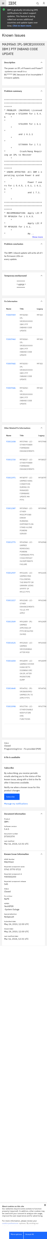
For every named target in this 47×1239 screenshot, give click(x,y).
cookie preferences (10, 1223)
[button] (45, 1205)
